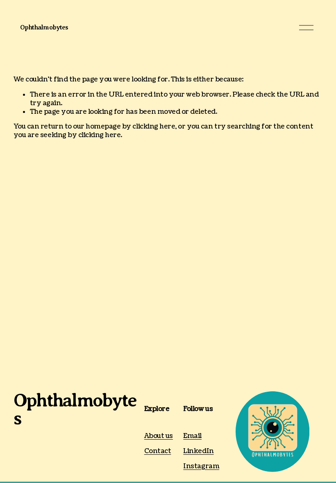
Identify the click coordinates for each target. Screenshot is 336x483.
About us (158, 436)
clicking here (153, 126)
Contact (157, 451)
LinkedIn (198, 451)
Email (192, 436)
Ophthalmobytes (44, 27)
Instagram (201, 466)
